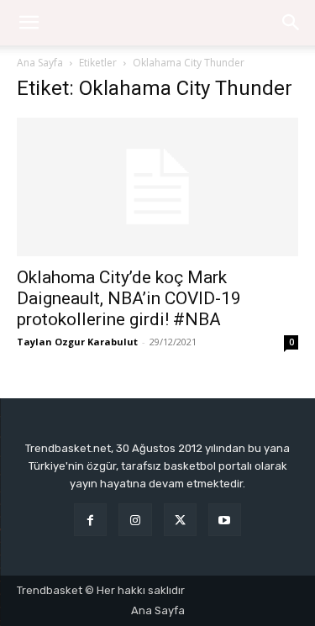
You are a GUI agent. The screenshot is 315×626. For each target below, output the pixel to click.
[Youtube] (224, 519)
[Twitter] (180, 519)
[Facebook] (90, 519)
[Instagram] (134, 519)
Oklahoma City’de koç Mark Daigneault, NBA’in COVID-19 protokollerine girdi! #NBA (129, 298)
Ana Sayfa (40, 62)
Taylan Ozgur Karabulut (77, 341)
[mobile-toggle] (28, 22)
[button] (291, 22)
